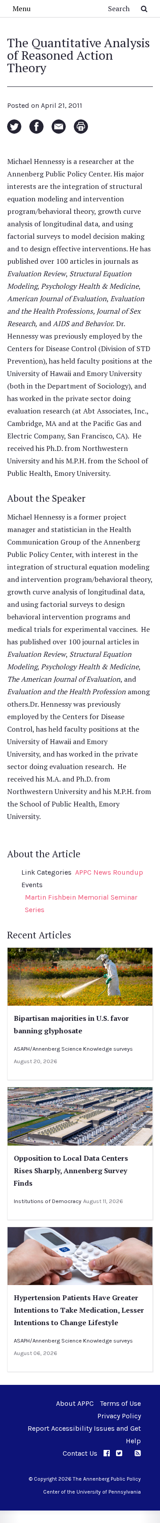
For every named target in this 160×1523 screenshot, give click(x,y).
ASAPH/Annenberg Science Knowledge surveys (73, 1048)
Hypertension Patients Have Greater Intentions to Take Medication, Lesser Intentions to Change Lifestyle (79, 1310)
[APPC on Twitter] (119, 1453)
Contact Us (80, 1453)
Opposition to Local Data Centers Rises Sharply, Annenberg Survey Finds (71, 1170)
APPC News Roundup (109, 872)
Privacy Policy (119, 1416)
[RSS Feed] (138, 1453)
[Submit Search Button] (144, 8)
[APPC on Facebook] (107, 1453)
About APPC (75, 1403)
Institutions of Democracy (47, 1201)
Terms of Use (120, 1403)
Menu (21, 8)
